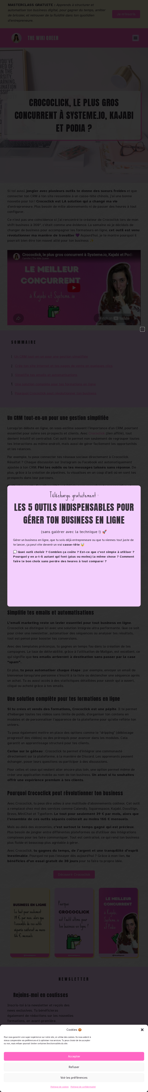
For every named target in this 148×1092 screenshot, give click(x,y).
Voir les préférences (74, 1077)
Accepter (74, 1056)
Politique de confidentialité (83, 1087)
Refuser (74, 1067)
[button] (142, 1030)
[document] (74, 546)
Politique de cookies (59, 1087)
